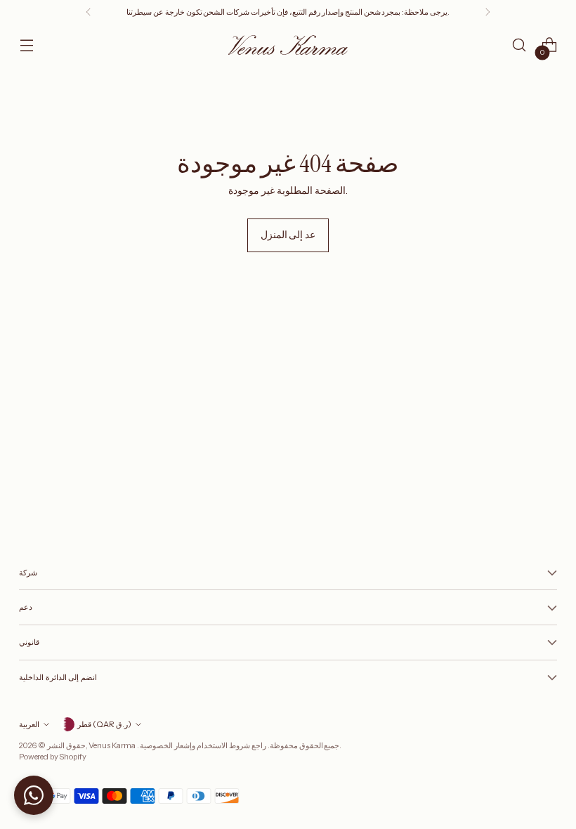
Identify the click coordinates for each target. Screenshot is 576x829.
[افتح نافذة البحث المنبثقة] (519, 45)
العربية (29, 724)
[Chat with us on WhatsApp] (33, 795)
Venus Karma (112, 745)
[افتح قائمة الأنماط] (26, 45)
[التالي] (487, 12)
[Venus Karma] (288, 44)
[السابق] (88, 12)
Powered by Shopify (52, 757)
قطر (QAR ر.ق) (104, 724)
